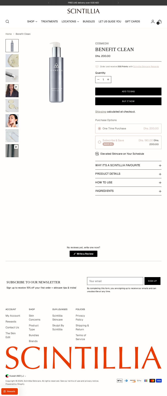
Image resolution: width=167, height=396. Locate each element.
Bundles (34, 335)
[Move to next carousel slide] (158, 223)
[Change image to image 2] (12, 60)
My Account (13, 315)
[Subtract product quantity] (98, 79)
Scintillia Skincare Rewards (146, 66)
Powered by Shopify (15, 384)
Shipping (100, 111)
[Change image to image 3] (12, 75)
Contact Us (12, 327)
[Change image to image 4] (12, 90)
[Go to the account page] (153, 21)
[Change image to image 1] (12, 45)
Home (9, 33)
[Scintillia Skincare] (83, 11)
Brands (33, 341)
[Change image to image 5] (12, 105)
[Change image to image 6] (12, 120)
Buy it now (128, 101)
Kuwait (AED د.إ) (16, 376)
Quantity (100, 73)
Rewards (11, 321)
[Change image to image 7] (12, 135)
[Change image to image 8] (12, 150)
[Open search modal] (7, 21)
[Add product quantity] (108, 79)
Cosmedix (102, 43)
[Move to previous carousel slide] (151, 224)
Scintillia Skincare (32, 381)
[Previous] (48, 3)
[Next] (118, 3)
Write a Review (87, 254)
